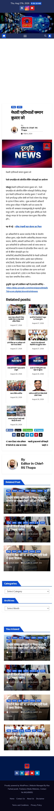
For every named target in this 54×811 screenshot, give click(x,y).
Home (12, 799)
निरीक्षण (27, 490)
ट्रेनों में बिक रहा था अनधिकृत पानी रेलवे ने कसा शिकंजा (26, 556)
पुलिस (19, 522)
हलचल (8, 494)
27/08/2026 (14, 652)
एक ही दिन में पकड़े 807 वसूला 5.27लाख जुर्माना (22, 527)
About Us (30, 799)
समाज (34, 730)
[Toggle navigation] (25, 36)
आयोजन (19, 107)
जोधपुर (13, 107)
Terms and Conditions (20, 805)
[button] (45, 36)
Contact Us (20, 799)
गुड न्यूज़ (21, 490)
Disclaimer (40, 799)
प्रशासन (33, 490)
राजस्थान (40, 490)
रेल (45, 490)
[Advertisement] (27, 67)
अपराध (14, 522)
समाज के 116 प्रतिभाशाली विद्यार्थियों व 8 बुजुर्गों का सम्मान (26, 735)
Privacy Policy (36, 805)
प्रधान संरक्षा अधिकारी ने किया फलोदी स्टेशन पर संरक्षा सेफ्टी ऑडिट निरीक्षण (25, 499)
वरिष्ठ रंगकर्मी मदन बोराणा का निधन (28, 227)
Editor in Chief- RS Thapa (29, 129)
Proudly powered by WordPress (16, 786)
